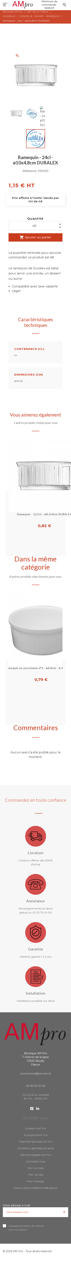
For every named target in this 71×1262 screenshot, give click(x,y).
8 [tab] (55, 706)
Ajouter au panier (35, 237)
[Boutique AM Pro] (35, 4)
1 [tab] (16, 706)
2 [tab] (21, 706)
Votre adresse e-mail (16, 1205)
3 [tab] (27, 706)
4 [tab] (33, 706)
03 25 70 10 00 (35, 1085)
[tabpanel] (35, 638)
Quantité (35, 218)
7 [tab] (50, 706)
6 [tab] (44, 706)
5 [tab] (38, 706)
